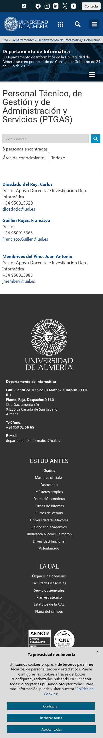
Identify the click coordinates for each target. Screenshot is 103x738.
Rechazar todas (51, 717)
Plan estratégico (49, 597)
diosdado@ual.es (18, 209)
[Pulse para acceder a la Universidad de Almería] (49, 344)
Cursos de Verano (49, 512)
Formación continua (49, 498)
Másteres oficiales (49, 477)
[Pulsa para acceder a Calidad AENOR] (51, 640)
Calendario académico (49, 527)
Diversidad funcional (49, 541)
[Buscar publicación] (95, 138)
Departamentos (23, 40)
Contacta (91, 6)
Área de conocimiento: (24, 158)
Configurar (51, 706)
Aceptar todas (51, 729)
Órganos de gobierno (49, 576)
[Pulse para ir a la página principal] (26, 24)
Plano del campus (49, 611)
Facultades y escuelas (49, 583)
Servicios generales (49, 590)
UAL (5, 40)
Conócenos (92, 40)
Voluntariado (49, 548)
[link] (91, 5)
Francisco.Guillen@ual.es (25, 239)
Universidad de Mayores (49, 520)
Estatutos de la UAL (49, 604)
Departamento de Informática (59, 40)
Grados (49, 470)
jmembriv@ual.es (18, 281)
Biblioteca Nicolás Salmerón (49, 534)
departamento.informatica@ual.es (33, 440)
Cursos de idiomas (49, 505)
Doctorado (49, 484)
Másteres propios (49, 491)
